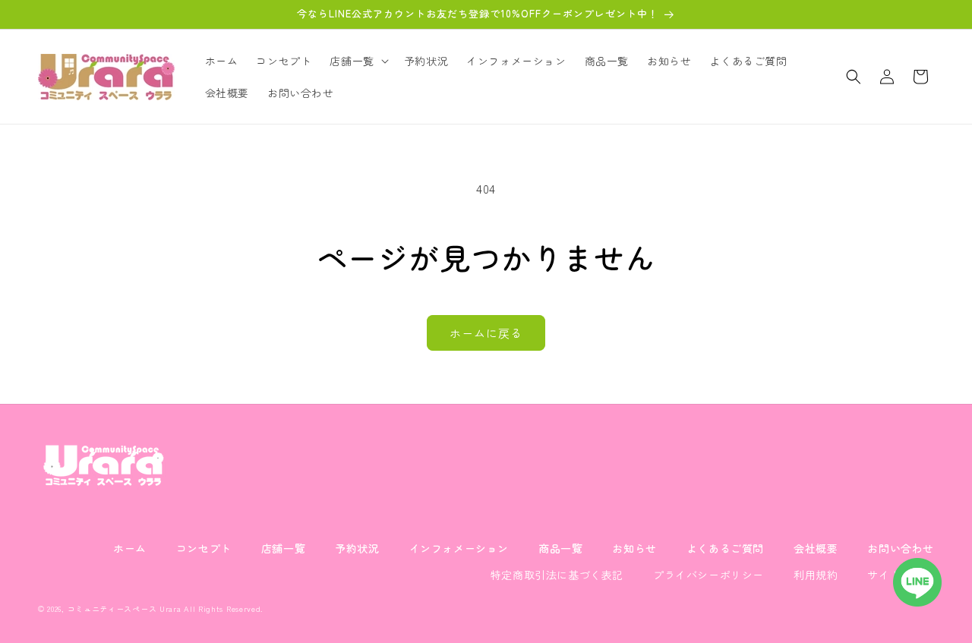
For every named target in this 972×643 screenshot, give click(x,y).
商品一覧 (560, 548)
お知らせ (634, 548)
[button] (357, 61)
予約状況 (357, 548)
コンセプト (204, 548)
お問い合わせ (900, 548)
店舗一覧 (283, 548)
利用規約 (816, 574)
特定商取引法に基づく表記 (557, 574)
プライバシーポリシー (708, 574)
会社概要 (816, 548)
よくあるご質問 (725, 548)
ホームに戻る (486, 333)
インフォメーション (459, 548)
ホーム (130, 548)
